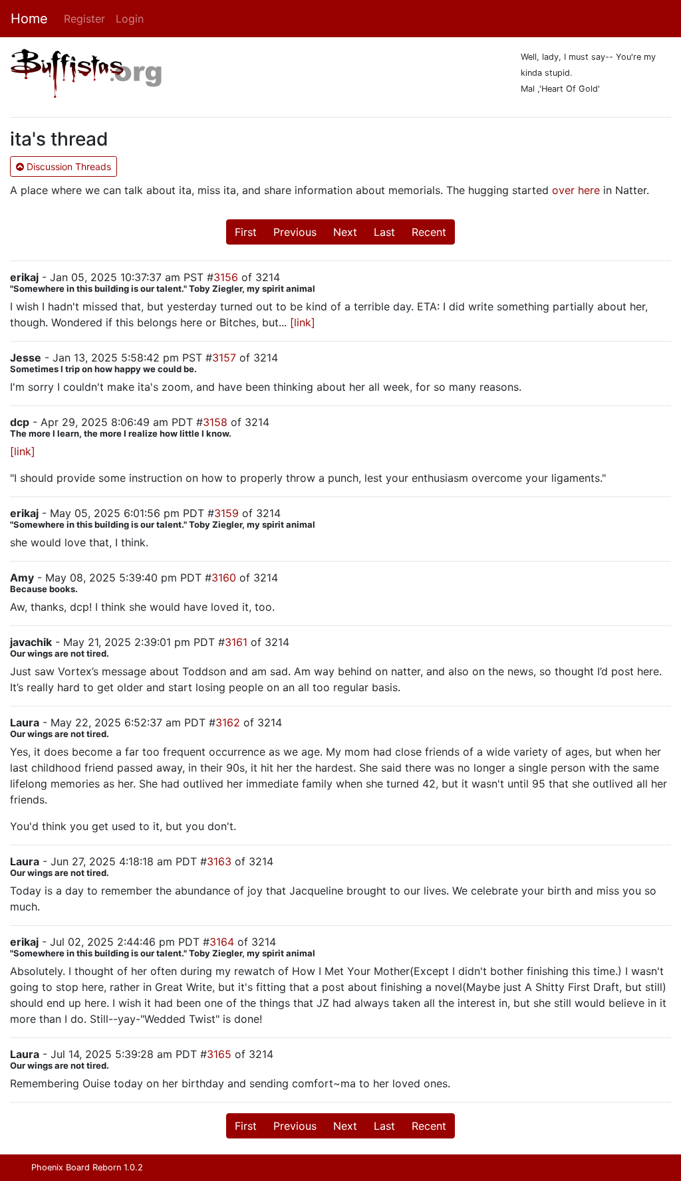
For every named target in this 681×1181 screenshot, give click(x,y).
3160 (223, 577)
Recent (429, 232)
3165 (219, 1054)
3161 (236, 642)
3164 (221, 941)
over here (576, 190)
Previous (295, 232)
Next (345, 232)
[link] (302, 322)
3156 (225, 277)
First (246, 232)
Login (130, 18)
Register (84, 18)
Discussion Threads (67, 166)
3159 (226, 513)
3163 (219, 861)
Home (29, 19)
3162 (227, 722)
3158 (215, 422)
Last (384, 232)
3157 (224, 357)
